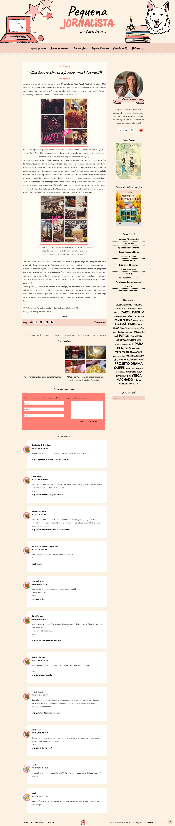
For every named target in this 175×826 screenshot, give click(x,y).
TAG (131, 376)
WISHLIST (133, 383)
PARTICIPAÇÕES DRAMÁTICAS (128, 352)
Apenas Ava (128, 243)
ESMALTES (124, 328)
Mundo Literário (38, 48)
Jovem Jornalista (128, 269)
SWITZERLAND (122, 376)
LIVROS (123, 335)
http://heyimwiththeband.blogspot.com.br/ (50, 459)
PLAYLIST (130, 360)
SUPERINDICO (131, 372)
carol (34, 765)
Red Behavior (37, 564)
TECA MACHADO (129, 377)
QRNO (128, 822)
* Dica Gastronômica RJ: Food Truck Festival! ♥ (64, 72)
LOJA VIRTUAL (136, 336)
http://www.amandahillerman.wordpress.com (51, 529)
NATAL (139, 340)
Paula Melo (36, 476)
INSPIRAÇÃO (128, 332)
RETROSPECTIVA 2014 (134, 368)
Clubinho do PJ (120, 48)
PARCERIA (135, 348)
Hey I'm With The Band (41, 445)
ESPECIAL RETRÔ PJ (136, 328)
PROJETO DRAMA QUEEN (128, 365)
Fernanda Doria (38, 692)
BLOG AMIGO (132, 309)
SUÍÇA (139, 372)
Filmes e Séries (80, 48)
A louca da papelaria (59, 48)
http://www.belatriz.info (42, 675)
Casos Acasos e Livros (129, 252)
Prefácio (128, 286)
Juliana (149, 822)
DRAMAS (127, 320)
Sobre (25, 822)
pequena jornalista (119, 356)
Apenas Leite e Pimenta (128, 247)
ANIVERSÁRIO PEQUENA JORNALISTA (129, 305)
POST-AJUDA (139, 360)
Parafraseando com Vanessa (128, 282)
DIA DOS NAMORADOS (119, 317)
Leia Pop (128, 273)
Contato (51, 822)
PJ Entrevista (137, 48)
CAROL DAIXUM (132, 312)
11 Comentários (98, 322)
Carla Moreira (37, 616)
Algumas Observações (128, 239)
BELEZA (124, 309)
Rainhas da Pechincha (129, 290)
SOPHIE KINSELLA (120, 372)
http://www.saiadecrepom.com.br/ (46, 640)
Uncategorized (64, 79)
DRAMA (118, 320)
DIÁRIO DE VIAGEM (135, 316)
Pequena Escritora (100, 48)
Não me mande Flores (128, 278)
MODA (124, 339)
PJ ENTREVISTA (133, 355)
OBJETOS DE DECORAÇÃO (124, 344)
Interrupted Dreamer (128, 265)
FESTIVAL (56, 335)
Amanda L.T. (37, 730)
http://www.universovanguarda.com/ (47, 494)
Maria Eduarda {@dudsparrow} (45, 546)
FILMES (120, 331)
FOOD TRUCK (68, 335)
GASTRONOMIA (83, 335)
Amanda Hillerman (39, 511)
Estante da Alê (128, 260)
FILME (114, 332)
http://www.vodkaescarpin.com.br (46, 713)
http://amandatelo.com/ (42, 748)
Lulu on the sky (38, 581)
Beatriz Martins (38, 657)
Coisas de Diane (128, 256)
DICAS (46, 335)
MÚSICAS (132, 340)
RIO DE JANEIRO (99, 335)
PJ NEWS (122, 360)
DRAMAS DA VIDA (137, 320)
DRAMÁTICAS (125, 324)
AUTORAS (118, 309)
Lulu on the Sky (38, 599)
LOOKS (118, 340)
